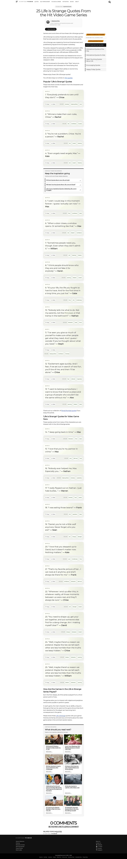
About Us (98, 841)
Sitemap (18, 843)
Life (68, 123)
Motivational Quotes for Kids (95, 55)
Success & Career (56, 1)
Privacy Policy (85, 857)
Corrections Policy (71, 857)
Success (80, 123)
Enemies (70, 497)
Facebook (99, 844)
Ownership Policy (78, 857)
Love (81, 104)
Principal (68, 313)
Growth (74, 143)
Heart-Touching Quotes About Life (94, 60)
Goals (80, 213)
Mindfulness (79, 300)
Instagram (99, 850)
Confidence (73, 123)
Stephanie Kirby (56, 21)
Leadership (79, 477)
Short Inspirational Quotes (95, 45)
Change (74, 536)
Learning (69, 277)
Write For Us (59, 857)
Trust (81, 458)
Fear (68, 379)
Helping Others (74, 104)
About (77, 1)
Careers (54, 857)
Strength (80, 536)
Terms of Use (64, 857)
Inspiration (75, 514)
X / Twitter (99, 846)
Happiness (79, 379)
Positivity (80, 143)
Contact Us (98, 843)
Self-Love (76, 458)
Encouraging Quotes (93, 65)
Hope (80, 514)
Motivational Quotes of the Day (95, 50)
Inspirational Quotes (67, 6)
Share (54, 104)
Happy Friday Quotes (93, 69)
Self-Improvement (20, 846)
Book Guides (19, 850)
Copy (48, 104)
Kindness (67, 104)
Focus (80, 322)
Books (72, 1)
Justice (80, 497)
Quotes (37, 1)
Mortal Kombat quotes (68, 410)
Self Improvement (45, 1)
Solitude (73, 379)
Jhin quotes (68, 78)
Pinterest (99, 848)
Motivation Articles (20, 844)
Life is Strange (60, 716)
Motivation (66, 1)
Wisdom (73, 232)
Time (69, 213)
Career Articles (19, 848)
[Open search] (109, 1)
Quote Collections (20, 841)
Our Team (45, 857)
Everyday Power (59, 6)
